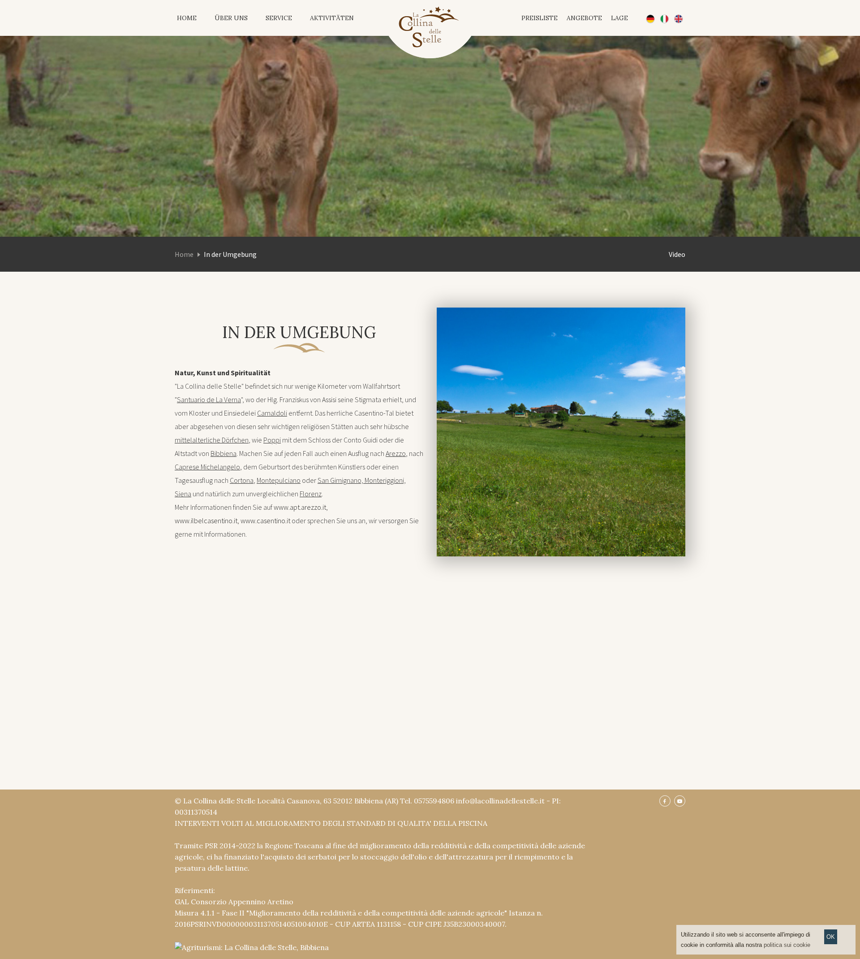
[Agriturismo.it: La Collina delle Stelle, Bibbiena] (252, 946)
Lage (619, 18)
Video (677, 254)
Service (279, 18)
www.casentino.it (265, 520)
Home (184, 254)
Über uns (231, 18)
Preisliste (539, 18)
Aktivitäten (332, 18)
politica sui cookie (787, 945)
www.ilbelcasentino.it (206, 520)
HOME (187, 18)
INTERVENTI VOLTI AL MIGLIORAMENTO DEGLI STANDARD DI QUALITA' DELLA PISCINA (331, 823)
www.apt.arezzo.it (300, 507)
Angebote (584, 18)
